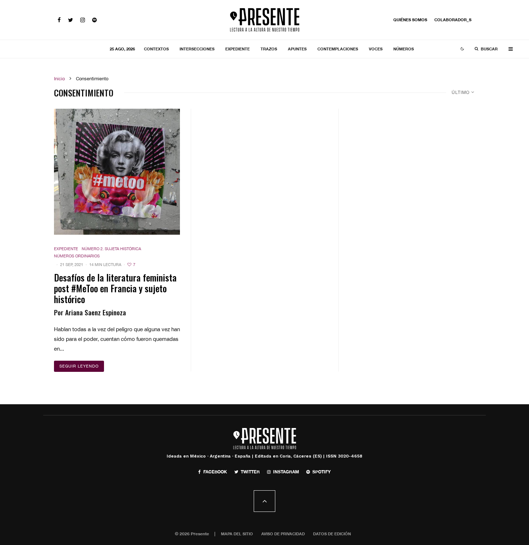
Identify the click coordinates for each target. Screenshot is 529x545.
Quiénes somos (410, 19)
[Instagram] (83, 20)
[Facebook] (59, 20)
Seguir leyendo (79, 366)
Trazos (269, 48)
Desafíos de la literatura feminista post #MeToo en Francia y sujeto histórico (115, 288)
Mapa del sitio (237, 533)
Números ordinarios (77, 256)
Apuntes (297, 48)
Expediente (237, 48)
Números (403, 48)
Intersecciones (197, 48)
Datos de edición (332, 533)
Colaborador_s (452, 19)
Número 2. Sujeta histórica (111, 249)
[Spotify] (94, 20)
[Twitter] (70, 20)
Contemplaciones (337, 48)
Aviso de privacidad (283, 533)
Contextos (156, 48)
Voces (376, 48)
